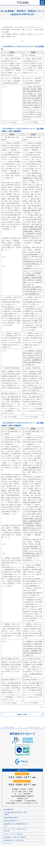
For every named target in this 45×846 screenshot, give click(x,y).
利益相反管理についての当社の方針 (14, 840)
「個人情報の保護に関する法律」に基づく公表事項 (16, 813)
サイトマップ (7, 843)
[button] (22, 762)
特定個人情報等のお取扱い (11, 817)
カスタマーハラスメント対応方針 (13, 834)
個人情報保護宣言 (9, 809)
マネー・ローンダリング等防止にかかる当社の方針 (15, 830)
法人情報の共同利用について (12, 820)
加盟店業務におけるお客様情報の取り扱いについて (16, 825)
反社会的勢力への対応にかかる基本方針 (15, 837)
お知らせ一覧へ (22, 714)
